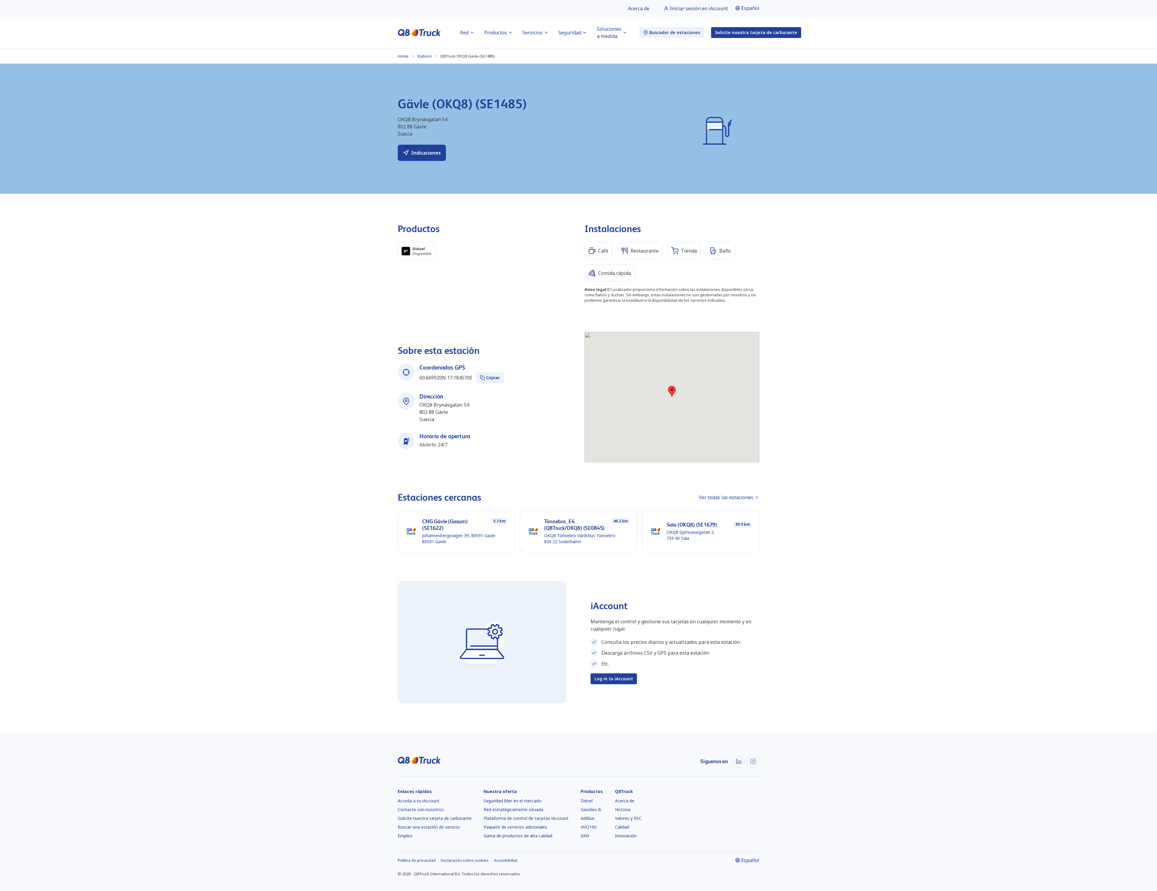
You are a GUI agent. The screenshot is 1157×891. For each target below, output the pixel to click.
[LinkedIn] (739, 761)
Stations (424, 56)
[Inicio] (419, 32)
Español (750, 8)
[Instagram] (753, 761)
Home (403, 56)
